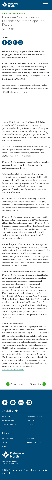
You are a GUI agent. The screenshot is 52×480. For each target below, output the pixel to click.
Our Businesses (10, 424)
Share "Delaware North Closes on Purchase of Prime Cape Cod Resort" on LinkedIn (15, 42)
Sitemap (30, 438)
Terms (5, 446)
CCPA (4, 442)
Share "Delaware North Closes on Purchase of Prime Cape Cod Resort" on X (9, 42)
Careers (31, 420)
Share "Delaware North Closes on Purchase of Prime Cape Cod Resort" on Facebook (4, 42)
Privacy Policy (34, 442)
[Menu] (45, 5)
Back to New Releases (15, 13)
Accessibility (8, 438)
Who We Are (8, 420)
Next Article (35, 384)
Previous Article (18, 384)
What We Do (8, 416)
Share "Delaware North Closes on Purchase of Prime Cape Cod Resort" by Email (20, 42)
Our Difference (34, 416)
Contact (31, 424)
